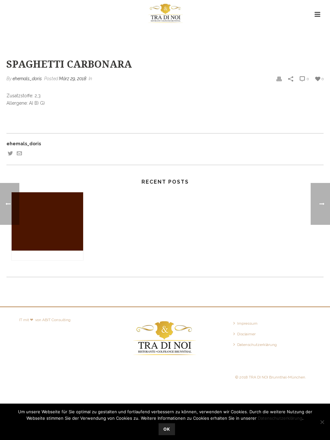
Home (235, 36)
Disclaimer (246, 334)
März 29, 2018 (72, 78)
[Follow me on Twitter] (10, 154)
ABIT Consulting (56, 320)
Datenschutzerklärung (257, 344)
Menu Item (256, 36)
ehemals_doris (27, 78)
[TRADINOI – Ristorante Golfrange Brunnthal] (165, 14)
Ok (166, 429)
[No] (322, 422)
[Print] (279, 78)
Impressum (247, 323)
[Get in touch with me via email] (19, 154)
